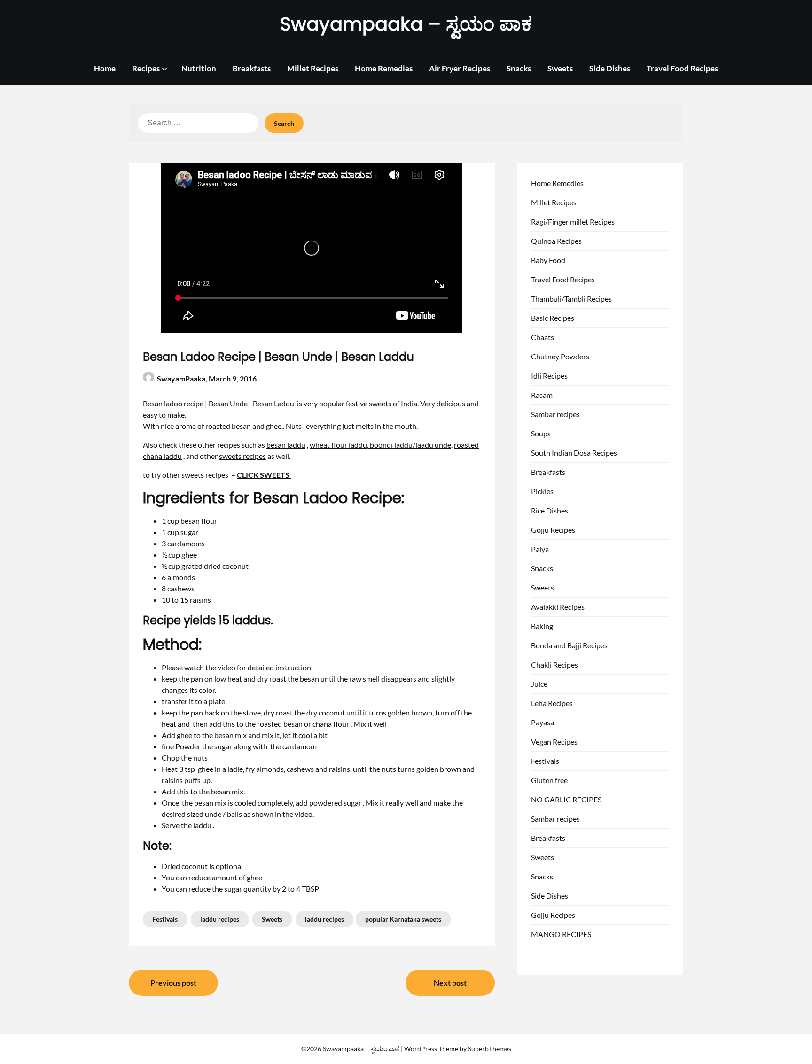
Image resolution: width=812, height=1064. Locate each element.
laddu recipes (219, 919)
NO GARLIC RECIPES (566, 799)
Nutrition (198, 68)
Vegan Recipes (554, 741)
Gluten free (549, 780)
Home (105, 68)
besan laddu (285, 444)
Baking (542, 625)
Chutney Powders (560, 356)
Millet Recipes (312, 68)
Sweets (560, 68)
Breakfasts (252, 68)
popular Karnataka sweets (403, 919)
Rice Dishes (549, 510)
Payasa (542, 722)
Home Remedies (384, 68)
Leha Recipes (552, 703)
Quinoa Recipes (556, 240)
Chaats (542, 337)
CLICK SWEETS (264, 474)
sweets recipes (242, 455)
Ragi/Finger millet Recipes (573, 221)
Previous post (173, 982)
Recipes (146, 68)
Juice (539, 683)
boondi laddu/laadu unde (410, 444)
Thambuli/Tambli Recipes (571, 298)
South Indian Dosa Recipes (574, 452)
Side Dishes (609, 68)
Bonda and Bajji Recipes (569, 645)
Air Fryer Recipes (459, 68)
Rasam (542, 394)
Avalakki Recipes (558, 606)
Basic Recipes (552, 317)
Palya (540, 548)
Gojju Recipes (553, 529)
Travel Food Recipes (682, 68)
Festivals (165, 919)
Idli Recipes (549, 375)
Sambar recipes (555, 414)
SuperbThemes (489, 1049)
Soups (541, 433)
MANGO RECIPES (561, 934)
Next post (450, 982)
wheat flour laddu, (340, 444)
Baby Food (548, 260)
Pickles (542, 491)
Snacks (519, 68)
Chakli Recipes (554, 664)
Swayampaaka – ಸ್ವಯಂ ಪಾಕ (406, 24)
